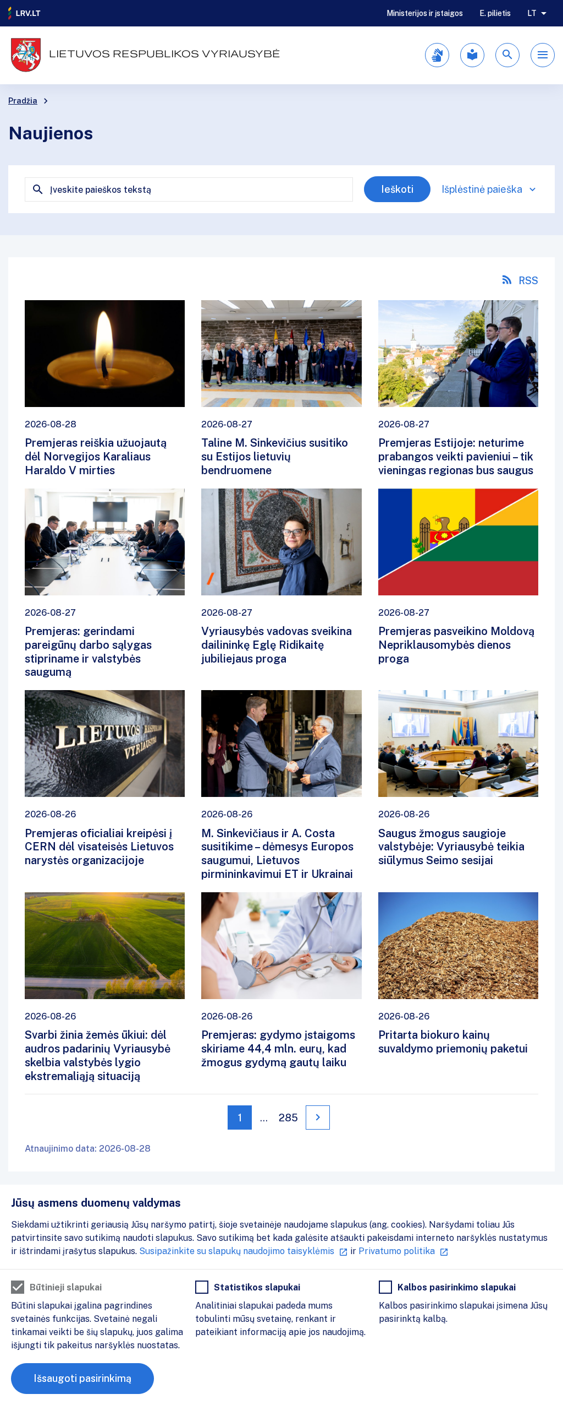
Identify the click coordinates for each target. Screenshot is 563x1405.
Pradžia (22, 100)
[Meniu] (543, 55)
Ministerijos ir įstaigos (425, 13)
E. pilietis (495, 13)
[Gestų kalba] (437, 55)
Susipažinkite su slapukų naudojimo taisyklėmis (236, 1251)
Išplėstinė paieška (481, 189)
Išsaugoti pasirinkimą (82, 1378)
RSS (528, 280)
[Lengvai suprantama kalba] (472, 55)
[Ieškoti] (507, 55)
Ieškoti (397, 189)
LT (532, 13)
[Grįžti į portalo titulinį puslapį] (24, 13)
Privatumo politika (396, 1251)
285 (288, 1118)
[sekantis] (318, 1117)
